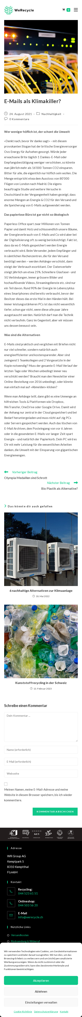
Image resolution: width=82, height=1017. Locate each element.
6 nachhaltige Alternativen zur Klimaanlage (41, 590)
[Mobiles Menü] (74, 9)
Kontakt (64, 1011)
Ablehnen (41, 991)
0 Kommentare (19, 119)
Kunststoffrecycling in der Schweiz (41, 683)
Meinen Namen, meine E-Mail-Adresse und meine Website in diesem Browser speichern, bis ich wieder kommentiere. (38, 795)
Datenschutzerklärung (46, 1011)
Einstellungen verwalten (41, 1002)
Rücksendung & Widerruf (25, 941)
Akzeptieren (41, 980)
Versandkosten (20, 935)
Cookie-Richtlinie (23, 1011)
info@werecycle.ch (30, 917)
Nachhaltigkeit (51, 114)
